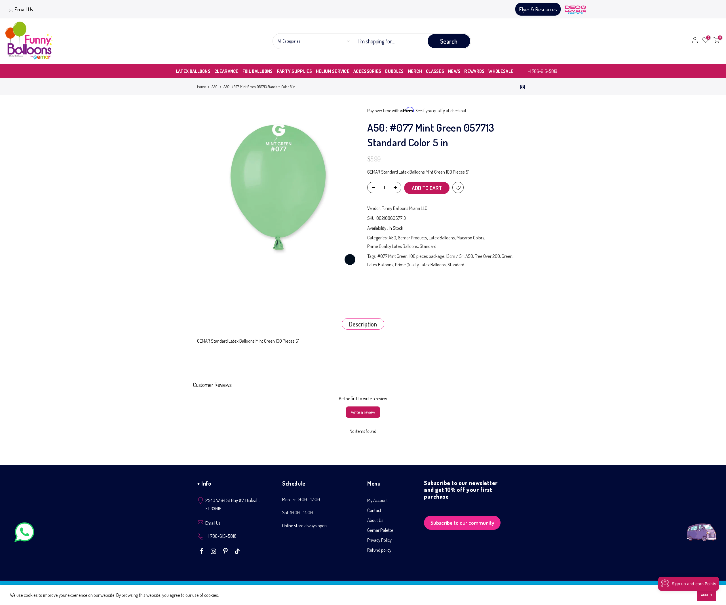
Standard (428, 246)
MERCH (415, 71)
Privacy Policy (379, 540)
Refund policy (379, 550)
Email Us (23, 9)
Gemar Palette (380, 530)
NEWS (454, 71)
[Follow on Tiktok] (237, 550)
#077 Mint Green (392, 256)
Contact (374, 510)
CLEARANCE (226, 71)
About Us (375, 520)
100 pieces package (426, 256)
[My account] (695, 41)
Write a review (363, 412)
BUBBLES (394, 71)
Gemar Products (412, 238)
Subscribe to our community (462, 522)
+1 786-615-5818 (542, 71)
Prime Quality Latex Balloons (392, 246)
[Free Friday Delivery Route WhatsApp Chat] (702, 528)
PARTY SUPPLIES (294, 71)
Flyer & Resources (538, 9)
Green (507, 256)
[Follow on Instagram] (214, 550)
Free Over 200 (487, 256)
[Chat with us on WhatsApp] (24, 533)
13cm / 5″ (455, 256)
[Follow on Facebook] (202, 550)
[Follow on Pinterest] (226, 550)
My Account (377, 500)
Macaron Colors (470, 238)
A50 (215, 86)
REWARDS (474, 71)
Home (201, 86)
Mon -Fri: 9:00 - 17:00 (301, 499)
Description (363, 324)
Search (448, 41)
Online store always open (304, 525)
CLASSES (435, 71)
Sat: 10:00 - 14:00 (297, 512)
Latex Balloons (442, 238)
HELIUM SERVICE (332, 71)
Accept (706, 595)
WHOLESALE (500, 71)
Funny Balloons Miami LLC (404, 208)
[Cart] (716, 41)
